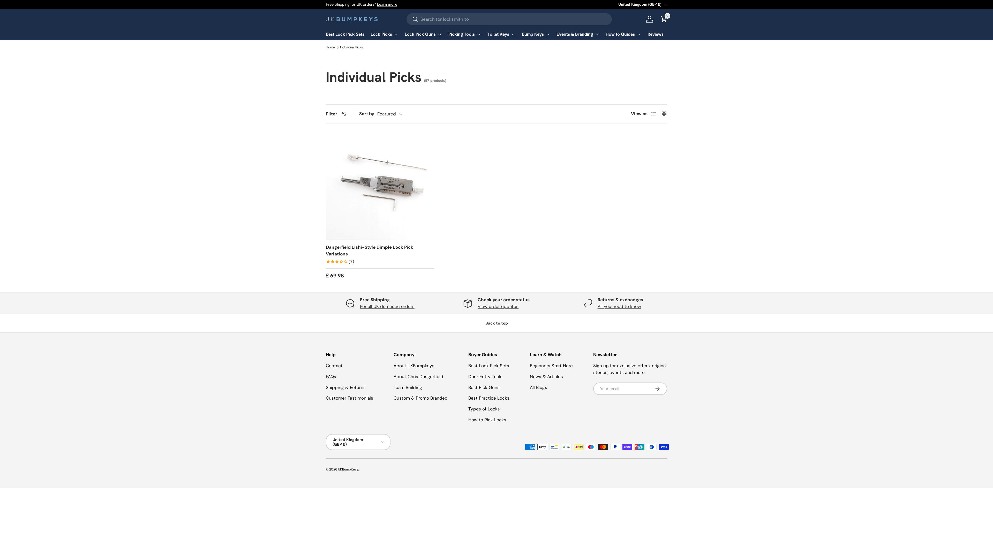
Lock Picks (381, 34)
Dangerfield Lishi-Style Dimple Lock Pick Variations (369, 250)
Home (330, 47)
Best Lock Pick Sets (345, 34)
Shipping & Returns (346, 387)
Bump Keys (533, 34)
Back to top (496, 323)
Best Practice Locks (488, 398)
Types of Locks (484, 409)
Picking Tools (461, 34)
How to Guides (620, 34)
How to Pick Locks (487, 419)
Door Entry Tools (485, 376)
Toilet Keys (498, 34)
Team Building (408, 387)
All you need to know (619, 306)
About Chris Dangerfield (418, 376)
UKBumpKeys (348, 469)
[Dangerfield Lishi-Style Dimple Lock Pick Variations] (380, 186)
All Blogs (538, 387)
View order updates (498, 306)
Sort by (366, 113)
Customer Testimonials (349, 398)
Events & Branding (574, 34)
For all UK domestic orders (387, 306)
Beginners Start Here (551, 366)
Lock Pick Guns (420, 34)
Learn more (387, 4)
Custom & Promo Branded (421, 398)
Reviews (656, 34)
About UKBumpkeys (414, 366)
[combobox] (509, 19)
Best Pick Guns (484, 387)
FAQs (331, 376)
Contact (334, 366)
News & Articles (546, 376)
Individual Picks (351, 47)
